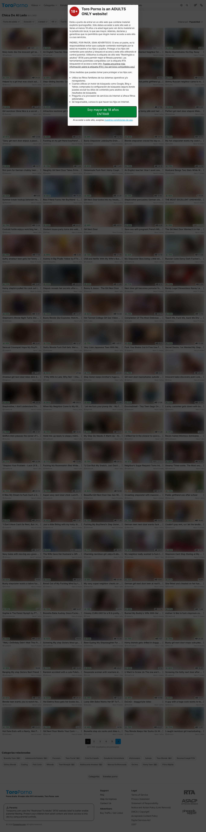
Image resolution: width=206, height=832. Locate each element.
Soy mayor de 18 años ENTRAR (103, 112)
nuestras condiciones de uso (119, 120)
